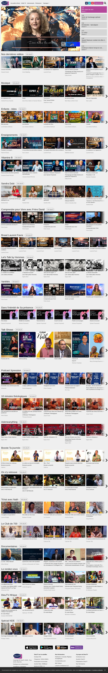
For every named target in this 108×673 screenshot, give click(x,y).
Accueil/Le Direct (15, 3)
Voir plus (28, 54)
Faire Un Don (98, 3)
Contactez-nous (80, 657)
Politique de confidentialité (20, 664)
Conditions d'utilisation (19, 666)
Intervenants (30, 3)
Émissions (38, 3)
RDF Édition (58, 663)
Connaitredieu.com (60, 661)
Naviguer (45, 3)
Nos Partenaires (80, 664)
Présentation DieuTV (81, 661)
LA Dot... (78, 666)
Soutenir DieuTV (80, 659)
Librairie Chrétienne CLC (62, 665)
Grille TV (23, 3)
